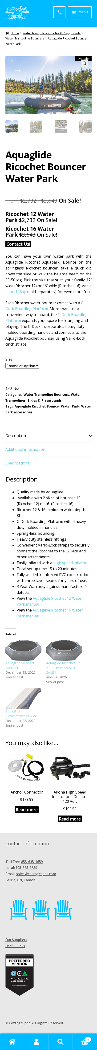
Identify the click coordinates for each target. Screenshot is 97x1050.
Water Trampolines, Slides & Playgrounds (52, 33)
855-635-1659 (32, 861)
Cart (81, 1037)
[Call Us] (59, 12)
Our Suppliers (16, 939)
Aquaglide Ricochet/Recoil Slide (21, 713)
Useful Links (15, 945)
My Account (36, 1042)
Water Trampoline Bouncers (24, 38)
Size (8, 359)
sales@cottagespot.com (36, 873)
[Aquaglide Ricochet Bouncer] (23, 650)
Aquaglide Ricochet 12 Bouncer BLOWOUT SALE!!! (63, 668)
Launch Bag (15, 291)
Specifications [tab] (17, 463)
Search (60, 1042)
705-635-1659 (26, 867)
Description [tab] (15, 435)
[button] (84, 63)
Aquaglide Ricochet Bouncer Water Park (47, 406)
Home (15, 33)
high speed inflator (70, 562)
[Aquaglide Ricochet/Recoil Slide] (23, 698)
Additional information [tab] (25, 449)
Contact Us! (18, 244)
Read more (27, 809)
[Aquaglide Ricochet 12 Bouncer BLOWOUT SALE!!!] (64, 650)
